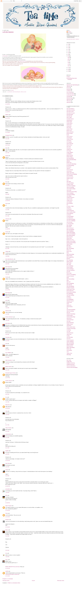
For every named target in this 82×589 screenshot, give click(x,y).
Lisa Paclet (69, 214)
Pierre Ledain (69, 273)
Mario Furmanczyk (70, 228)
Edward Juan (69, 162)
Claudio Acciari (69, 149)
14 (68, 45)
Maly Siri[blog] (69, 225)
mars (69, 65)
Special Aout (69, 99)
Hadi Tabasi (69, 181)
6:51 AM (7, 363)
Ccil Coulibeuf (69, 142)
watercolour (69, 102)
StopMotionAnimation (71, 364)
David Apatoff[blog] (70, 158)
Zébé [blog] (69, 354)
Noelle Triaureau (70, 261)
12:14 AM (7, 527)
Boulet (68, 134)
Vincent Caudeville (70, 340)
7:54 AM (7, 307)
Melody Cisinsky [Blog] (71, 241)
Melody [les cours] (70, 239)
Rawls (68, 277)
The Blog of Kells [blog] (71, 328)
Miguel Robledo (69, 244)
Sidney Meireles (70, 306)
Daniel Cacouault (70, 155)
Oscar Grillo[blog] (70, 265)
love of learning (69, 92)
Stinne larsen (69, 318)
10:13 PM (7, 289)
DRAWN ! (68, 161)
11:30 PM (7, 111)
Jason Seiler (69, 190)
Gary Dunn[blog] (70, 175)
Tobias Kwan (69, 334)
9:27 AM (7, 215)
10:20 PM (7, 460)
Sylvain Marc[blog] (70, 322)
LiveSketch (69, 90)
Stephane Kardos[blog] (71, 313)
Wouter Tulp (69, 348)
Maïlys (6, 529)
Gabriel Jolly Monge (70, 172)
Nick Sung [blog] (70, 260)
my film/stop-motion (70, 95)
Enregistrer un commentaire (8, 578)
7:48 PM (7, 492)
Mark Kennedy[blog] (70, 229)
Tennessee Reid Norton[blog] (72, 367)
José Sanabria (69, 201)
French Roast (69, 171)
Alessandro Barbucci (70, 108)
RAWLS (6, 114)
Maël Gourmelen (70, 236)
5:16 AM (7, 437)
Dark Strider (69, 360)
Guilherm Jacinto (70, 178)
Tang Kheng (69, 325)
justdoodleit (7, 489)
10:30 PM (7, 200)
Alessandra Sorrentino (71, 110)
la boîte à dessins (8, 380)
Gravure (68, 87)
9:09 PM (7, 328)
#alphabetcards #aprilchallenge (72, 84)
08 (68, 55)
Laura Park (69, 207)
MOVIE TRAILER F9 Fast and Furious (12, 566)
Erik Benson (69, 166)
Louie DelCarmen (70, 217)
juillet (69, 59)
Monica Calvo (69, 251)
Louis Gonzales (69, 222)
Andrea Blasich (69, 120)
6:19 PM (7, 340)
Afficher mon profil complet (73, 39)
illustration (68, 89)
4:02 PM (7, 466)
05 (68, 71)
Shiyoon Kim (69, 305)
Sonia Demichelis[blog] (71, 309)
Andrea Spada (69, 121)
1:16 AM (7, 357)
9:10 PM (7, 431)
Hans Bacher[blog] (70, 182)
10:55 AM (7, 408)
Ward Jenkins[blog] (70, 343)
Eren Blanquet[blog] (70, 165)
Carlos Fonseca (69, 136)
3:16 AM (7, 314)
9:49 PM (7, 454)
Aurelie (6, 155)
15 (68, 44)
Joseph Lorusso (70, 200)
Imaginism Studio (70, 184)
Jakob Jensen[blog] (70, 187)
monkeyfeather (8, 434)
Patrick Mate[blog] (70, 268)
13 (68, 47)
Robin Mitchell (69, 284)
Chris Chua (69, 146)
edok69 (6, 571)
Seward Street (69, 302)
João (6, 411)
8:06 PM (7, 394)
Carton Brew (69, 140)
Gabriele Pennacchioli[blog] (72, 174)
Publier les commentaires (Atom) (14, 582)
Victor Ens (69, 338)
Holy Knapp (7, 266)
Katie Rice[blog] (70, 203)
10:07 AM (7, 145)
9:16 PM (7, 536)
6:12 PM (7, 349)
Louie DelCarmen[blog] (71, 219)
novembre (68, 96)
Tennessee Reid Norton (71, 365)
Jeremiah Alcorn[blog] (71, 194)
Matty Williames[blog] (71, 235)
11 (68, 50)
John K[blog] (69, 196)
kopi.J (6, 559)
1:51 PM (7, 401)
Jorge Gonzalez (69, 198)
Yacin (68, 351)
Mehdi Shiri (7, 404)
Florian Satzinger (70, 169)
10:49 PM (7, 502)
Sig (67, 308)
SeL (6, 553)
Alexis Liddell (69, 117)
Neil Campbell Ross (70, 257)
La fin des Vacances (8, 32)
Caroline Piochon (70, 139)
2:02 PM (7, 370)
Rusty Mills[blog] (70, 293)
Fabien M (68, 168)
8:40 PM (7, 185)
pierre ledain (7, 323)
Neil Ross (68, 258)
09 (68, 54)
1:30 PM (7, 256)
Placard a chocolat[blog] (71, 274)
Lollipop (6, 251)
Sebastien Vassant (70, 300)
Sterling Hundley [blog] (71, 316)
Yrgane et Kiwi (69, 353)
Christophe (7, 337)
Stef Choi (68, 312)
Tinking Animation (70, 332)
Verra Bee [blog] (70, 337)
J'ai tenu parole (5, 55)
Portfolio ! (68, 76)
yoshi (6, 300)
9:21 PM (7, 447)
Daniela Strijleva (70, 156)
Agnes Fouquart (8, 505)
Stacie (6, 203)
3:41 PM (7, 152)
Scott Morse (69, 297)
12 (68, 49)
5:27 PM (7, 424)
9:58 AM (7, 194)
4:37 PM (7, 388)
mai (68, 62)
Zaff (6, 343)
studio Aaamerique (70, 319)
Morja (68, 252)
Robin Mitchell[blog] (70, 286)
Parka (6, 513)
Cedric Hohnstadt (70, 143)
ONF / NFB (69, 264)
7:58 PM (7, 556)
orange (6, 469)
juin (68, 60)
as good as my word (22, 61)
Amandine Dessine (70, 118)
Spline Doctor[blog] (70, 311)
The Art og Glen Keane (71, 327)
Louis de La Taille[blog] (71, 220)
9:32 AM (7, 138)
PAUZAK (7, 519)
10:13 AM (7, 516)
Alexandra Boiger (70, 114)
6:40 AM (7, 475)
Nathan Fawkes (69, 255)
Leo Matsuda (69, 209)
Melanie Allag (69, 238)
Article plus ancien (60, 580)
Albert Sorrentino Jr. (9, 360)
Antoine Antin (69, 124)
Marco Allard (69, 226)
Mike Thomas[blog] (70, 248)
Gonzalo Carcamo (70, 177)
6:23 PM (7, 297)
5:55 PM (7, 179)
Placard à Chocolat (70, 276)
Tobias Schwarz (8, 427)
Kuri (67, 204)
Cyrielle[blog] (69, 153)
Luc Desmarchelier (70, 223)
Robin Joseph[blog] (70, 283)
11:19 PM (7, 104)
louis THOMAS (8, 352)
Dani (6, 181)
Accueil (33, 580)
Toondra (68, 335)
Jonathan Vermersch (70, 197)
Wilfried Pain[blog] (70, 344)
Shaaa (68, 303)
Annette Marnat (69, 123)
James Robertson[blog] (71, 188)
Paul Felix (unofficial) (70, 270)
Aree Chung (69, 127)
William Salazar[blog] (70, 347)
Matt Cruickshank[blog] (71, 233)
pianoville (68, 271)
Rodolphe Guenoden (70, 287)
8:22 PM (7, 248)
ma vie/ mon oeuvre (70, 93)
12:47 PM (7, 377)
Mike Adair (69, 245)
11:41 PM (7, 118)
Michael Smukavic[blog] (71, 242)
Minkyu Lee (69, 249)
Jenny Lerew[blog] (70, 193)
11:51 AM (7, 575)
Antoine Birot (69, 126)
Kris (6, 397)
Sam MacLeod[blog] (70, 295)
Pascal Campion (70, 267)
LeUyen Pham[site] (70, 210)
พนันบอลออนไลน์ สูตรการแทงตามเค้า (12, 574)
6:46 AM (7, 334)
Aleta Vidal (7, 463)
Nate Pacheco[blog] (70, 254)
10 (68, 52)
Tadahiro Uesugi (70, 324)
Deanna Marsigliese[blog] (71, 159)
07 (68, 67)
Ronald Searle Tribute (71, 289)
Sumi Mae (68, 321)
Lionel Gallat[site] (70, 213)
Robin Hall (68, 281)
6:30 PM (7, 550)
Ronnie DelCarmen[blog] (71, 292)
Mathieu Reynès (8, 366)
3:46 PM (7, 320)
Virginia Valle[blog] (70, 341)
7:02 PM (7, 274)
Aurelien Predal (69, 129)
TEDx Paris (69, 100)
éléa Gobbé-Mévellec (9, 259)
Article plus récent (6, 580)
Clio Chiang (69, 150)
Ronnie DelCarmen (70, 290)
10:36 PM (7, 486)
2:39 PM (7, 414)
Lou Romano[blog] (70, 216)
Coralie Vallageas (70, 152)
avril (68, 64)
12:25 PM (7, 568)
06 (68, 69)
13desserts (69, 86)
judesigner (7, 218)
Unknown (7, 310)
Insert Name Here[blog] (71, 185)
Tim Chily (68, 331)
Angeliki (6, 450)
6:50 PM (7, 263)
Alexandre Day (69, 115)
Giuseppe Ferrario (8, 135)
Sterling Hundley (70, 315)
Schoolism (69, 296)
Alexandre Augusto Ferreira (10, 372)
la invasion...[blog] (70, 206)
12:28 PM (7, 228)
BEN (6, 495)
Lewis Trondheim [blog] (71, 212)
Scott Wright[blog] (70, 299)
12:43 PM (7, 510)
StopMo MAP (69, 361)
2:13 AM (7, 209)
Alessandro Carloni (70, 111)
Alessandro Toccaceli (71, 113)
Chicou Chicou (69, 145)
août (69, 57)
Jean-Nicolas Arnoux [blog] (72, 191)
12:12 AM (7, 132)
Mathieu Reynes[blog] (71, 232)
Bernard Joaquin (70, 133)
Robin (68, 280)
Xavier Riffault (69, 350)
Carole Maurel (69, 137)
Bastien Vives (69, 130)
